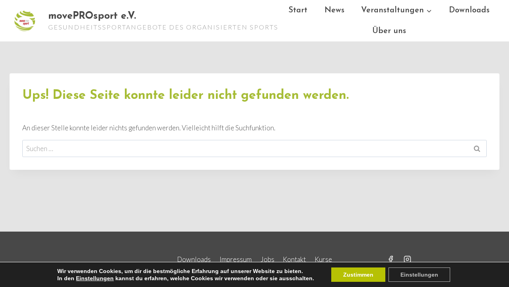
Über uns (389, 31)
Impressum (236, 259)
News (334, 10)
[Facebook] (390, 259)
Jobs (267, 259)
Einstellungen (95, 278)
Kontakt (294, 259)
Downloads (469, 10)
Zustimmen (358, 274)
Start (297, 10)
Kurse (323, 259)
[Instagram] (407, 259)
